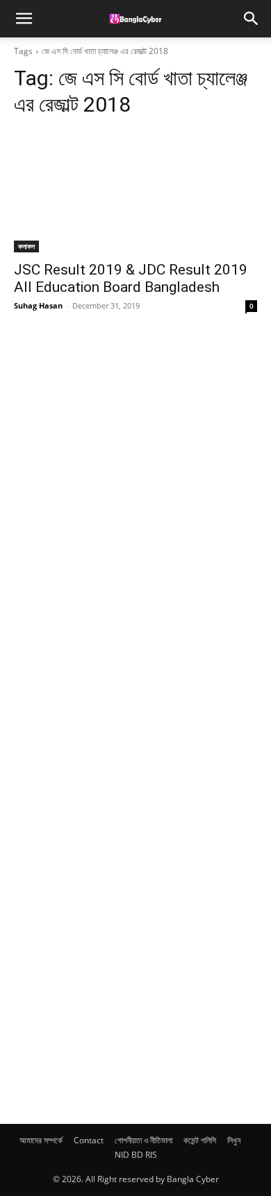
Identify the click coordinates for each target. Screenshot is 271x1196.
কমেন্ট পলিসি (199, 1140)
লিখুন (233, 1140)
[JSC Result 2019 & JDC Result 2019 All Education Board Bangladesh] (135, 191)
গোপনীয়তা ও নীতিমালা (143, 1140)
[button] (23, 18)
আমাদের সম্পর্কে (41, 1140)
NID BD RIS (136, 1155)
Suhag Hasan (38, 305)
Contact (89, 1140)
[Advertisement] (118, 730)
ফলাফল (26, 246)
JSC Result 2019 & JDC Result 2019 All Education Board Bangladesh (130, 278)
